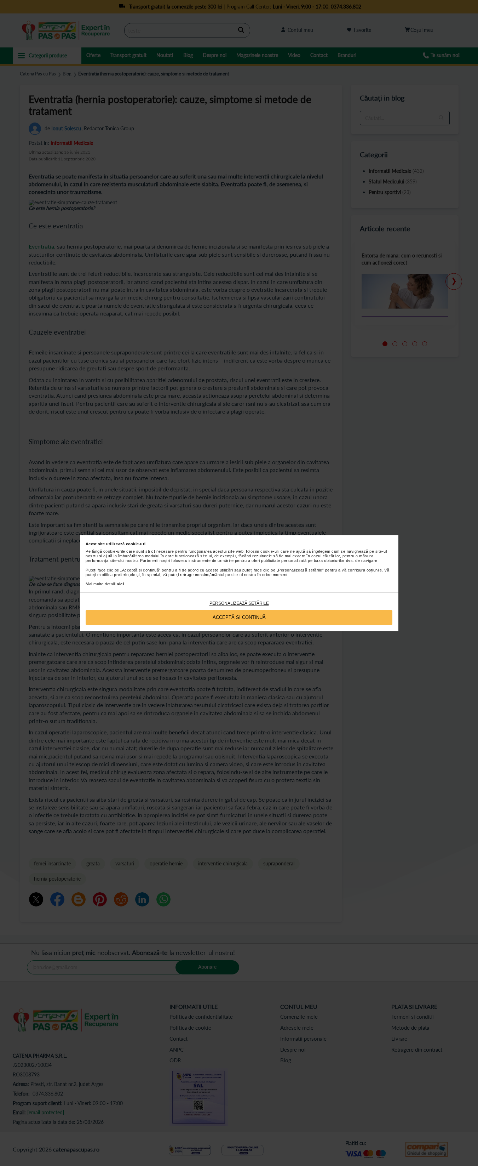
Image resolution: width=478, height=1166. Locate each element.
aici (120, 584)
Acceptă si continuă (239, 617)
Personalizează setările (239, 603)
